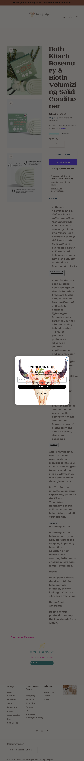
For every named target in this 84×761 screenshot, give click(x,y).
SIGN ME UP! (42, 387)
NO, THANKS (42, 393)
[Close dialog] (66, 359)
